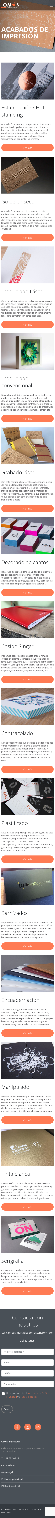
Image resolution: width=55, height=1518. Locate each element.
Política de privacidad (12, 1478)
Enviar (7, 1409)
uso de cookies (30, 1396)
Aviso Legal (7, 1472)
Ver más (27, 147)
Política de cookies (10, 1485)
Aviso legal (32, 1393)
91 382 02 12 (12, 1458)
